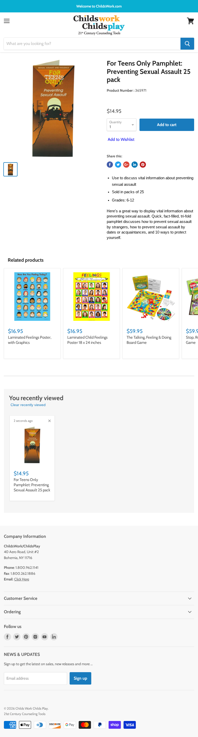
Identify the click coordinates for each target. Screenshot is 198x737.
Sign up (80, 678)
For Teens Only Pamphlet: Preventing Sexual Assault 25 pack (32, 484)
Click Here (21, 579)
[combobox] (92, 44)
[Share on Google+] (126, 164)
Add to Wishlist (120, 139)
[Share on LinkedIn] (134, 164)
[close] (49, 420)
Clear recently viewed (28, 405)
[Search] (187, 44)
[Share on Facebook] (110, 164)
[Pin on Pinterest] (143, 164)
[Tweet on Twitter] (118, 164)
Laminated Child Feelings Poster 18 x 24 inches (87, 340)
